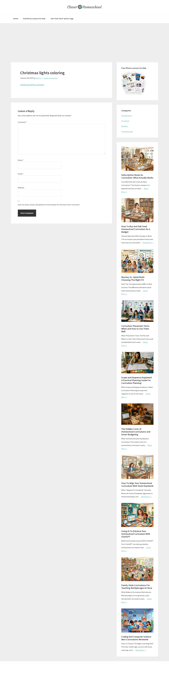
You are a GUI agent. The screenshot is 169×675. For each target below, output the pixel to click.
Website (21, 187)
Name (21, 160)
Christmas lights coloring (32, 84)
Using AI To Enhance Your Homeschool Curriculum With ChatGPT (135, 534)
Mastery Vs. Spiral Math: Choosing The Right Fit (133, 278)
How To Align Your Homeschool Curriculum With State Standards (137, 484)
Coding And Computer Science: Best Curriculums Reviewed (136, 638)
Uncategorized (127, 131)
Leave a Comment (51, 78)
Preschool (125, 121)
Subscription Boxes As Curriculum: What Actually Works (137, 176)
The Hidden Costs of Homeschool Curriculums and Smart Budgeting (135, 431)
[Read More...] (148, 242)
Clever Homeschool (84, 7)
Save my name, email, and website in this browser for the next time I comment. (49, 204)
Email (21, 174)
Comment (22, 122)
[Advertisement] (84, 40)
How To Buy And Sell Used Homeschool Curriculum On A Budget (135, 229)
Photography (126, 115)
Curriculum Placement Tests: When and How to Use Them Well (135, 328)
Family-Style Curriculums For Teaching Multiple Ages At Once (136, 586)
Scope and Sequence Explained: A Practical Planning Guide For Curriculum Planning (136, 380)
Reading (124, 126)
